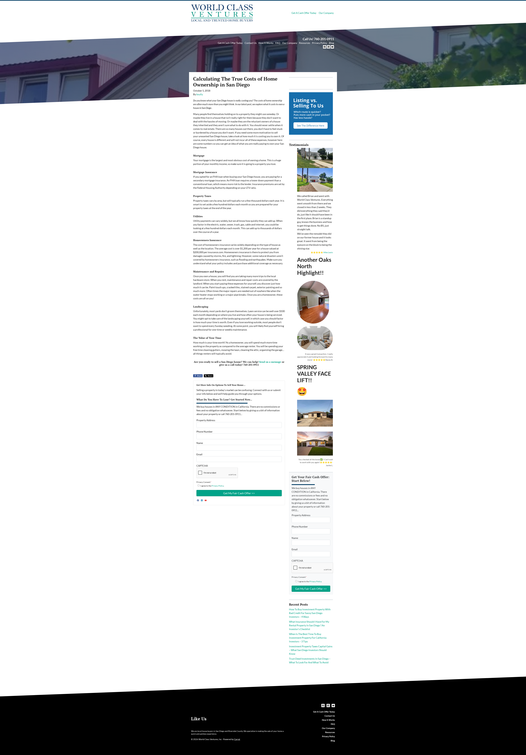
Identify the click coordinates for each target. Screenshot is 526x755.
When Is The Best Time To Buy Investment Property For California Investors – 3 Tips (307, 637)
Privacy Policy (319, 42)
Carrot (237, 739)
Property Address (205, 420)
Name (199, 442)
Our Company (326, 12)
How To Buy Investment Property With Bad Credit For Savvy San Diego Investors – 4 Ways (310, 613)
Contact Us (251, 42)
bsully (199, 94)
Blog (331, 42)
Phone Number (204, 431)
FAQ (277, 42)
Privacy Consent (203, 482)
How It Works (265, 42)
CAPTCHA (202, 465)
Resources (304, 42)
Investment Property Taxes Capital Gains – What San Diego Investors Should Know (310, 650)
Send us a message (270, 361)
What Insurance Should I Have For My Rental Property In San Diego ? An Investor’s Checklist (309, 625)
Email (199, 454)
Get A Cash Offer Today (303, 12)
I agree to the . (212, 486)
